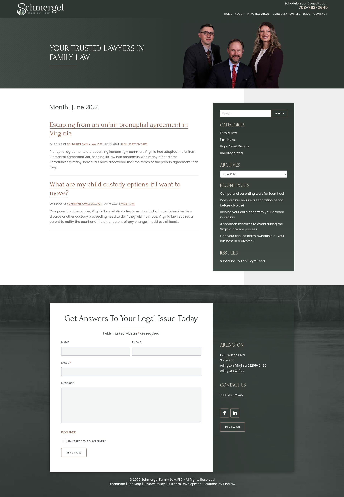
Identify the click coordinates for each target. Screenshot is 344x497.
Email (66, 363)
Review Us (232, 427)
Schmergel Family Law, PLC (84, 144)
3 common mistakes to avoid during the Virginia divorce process (251, 226)
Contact (320, 14)
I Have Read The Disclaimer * (86, 441)
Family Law (128, 203)
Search (279, 113)
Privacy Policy (154, 484)
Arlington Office (232, 371)
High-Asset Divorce (134, 144)
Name (65, 342)
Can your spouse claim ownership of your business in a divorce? (252, 238)
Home (228, 14)
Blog (306, 14)
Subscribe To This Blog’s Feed (242, 261)
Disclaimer (68, 432)
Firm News (228, 140)
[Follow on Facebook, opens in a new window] (224, 413)
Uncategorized (231, 153)
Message (67, 383)
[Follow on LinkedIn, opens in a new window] (234, 413)
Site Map (134, 484)
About (239, 14)
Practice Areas (258, 14)
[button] (339, 476)
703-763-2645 (313, 7)
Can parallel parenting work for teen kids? (252, 193)
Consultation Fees (286, 14)
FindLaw (229, 484)
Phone (136, 342)
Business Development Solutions (193, 484)
